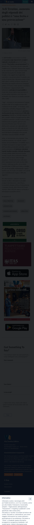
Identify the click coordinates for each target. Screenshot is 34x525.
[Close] (30, 499)
